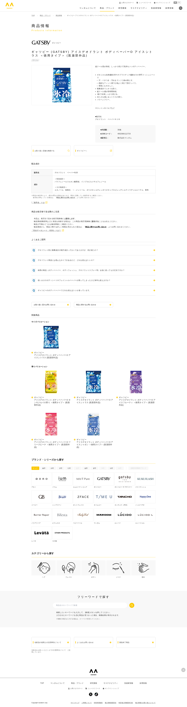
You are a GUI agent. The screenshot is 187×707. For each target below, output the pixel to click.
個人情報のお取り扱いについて (145, 703)
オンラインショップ (163, 2)
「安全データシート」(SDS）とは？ (46, 230)
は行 (86, 468)
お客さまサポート (127, 2)
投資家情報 (156, 8)
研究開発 (122, 8)
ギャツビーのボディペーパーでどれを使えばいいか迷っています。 (64, 290)
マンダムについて (87, 8)
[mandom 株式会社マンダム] (93, 672)
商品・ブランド (107, 8)
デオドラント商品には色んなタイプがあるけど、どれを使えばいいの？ (66, 260)
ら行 (111, 468)
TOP (42, 683)
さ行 (60, 468)
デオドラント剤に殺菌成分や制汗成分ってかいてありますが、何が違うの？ (68, 250)
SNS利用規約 (98, 703)
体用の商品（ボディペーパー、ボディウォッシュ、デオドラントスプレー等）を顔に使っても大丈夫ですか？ (81, 270)
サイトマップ (75, 703)
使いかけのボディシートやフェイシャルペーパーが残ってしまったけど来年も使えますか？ (74, 280)
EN (179, 2)
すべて (35, 468)
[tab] (43, 569)
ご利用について (86, 703)
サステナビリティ (139, 8)
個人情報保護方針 (110, 703)
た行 (69, 468)
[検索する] (131, 605)
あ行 (43, 468)
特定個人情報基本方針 (126, 703)
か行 (52, 468)
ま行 (94, 468)
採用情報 (169, 8)
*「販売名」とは (38, 202)
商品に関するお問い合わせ (65, 197)
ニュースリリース (145, 2)
